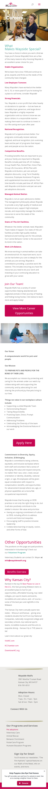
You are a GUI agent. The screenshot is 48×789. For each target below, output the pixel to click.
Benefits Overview (16, 571)
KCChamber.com (12, 645)
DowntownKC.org (12, 650)
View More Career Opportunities (24, 310)
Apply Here (24, 443)
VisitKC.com (10, 641)
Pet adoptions (12, 729)
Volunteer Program (17, 552)
